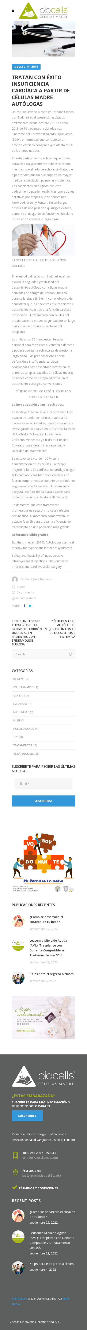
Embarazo (20, 704)
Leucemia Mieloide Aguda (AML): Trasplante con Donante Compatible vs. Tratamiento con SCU (48, 947)
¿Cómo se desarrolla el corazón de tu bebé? (46, 919)
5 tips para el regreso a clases (51, 974)
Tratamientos (22, 745)
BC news (18, 679)
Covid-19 (19, 695)
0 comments (25, 592)
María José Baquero (38, 579)
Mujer (17, 720)
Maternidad (21, 712)
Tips (15, 737)
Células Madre (23, 687)
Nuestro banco (23, 729)
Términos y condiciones (38, 1188)
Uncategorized (26, 598)
